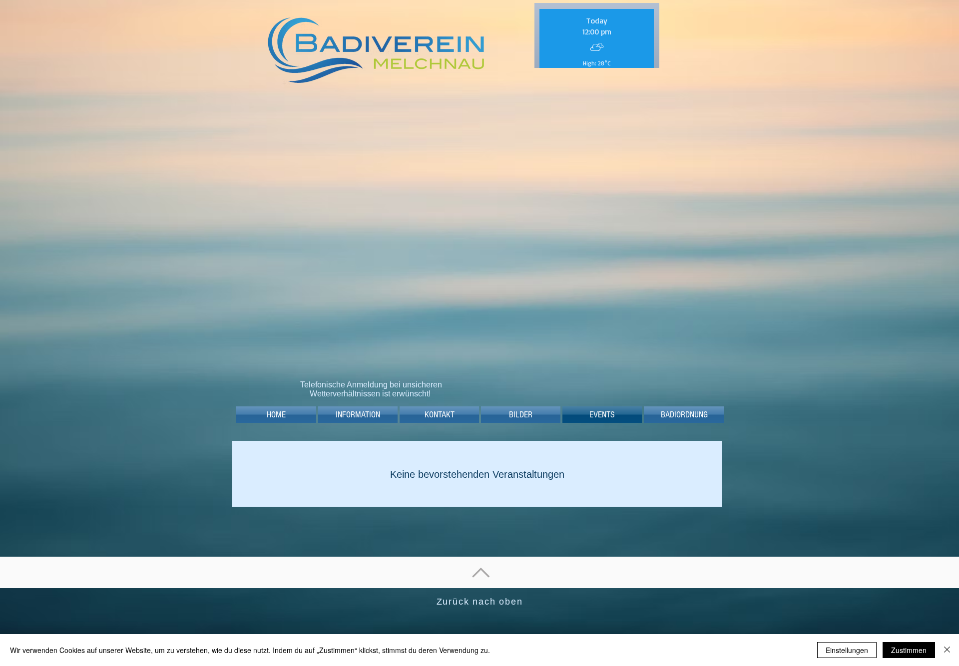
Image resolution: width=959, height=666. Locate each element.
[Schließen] (947, 650)
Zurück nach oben (480, 608)
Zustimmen (909, 650)
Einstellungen (847, 650)
